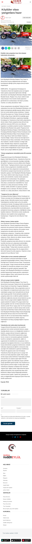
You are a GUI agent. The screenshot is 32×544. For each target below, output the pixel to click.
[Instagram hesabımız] (15, 541)
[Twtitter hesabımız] (10, 541)
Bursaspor (5, 15)
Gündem (4, 18)
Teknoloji (5, 25)
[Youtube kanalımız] (20, 541)
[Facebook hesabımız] (5, 541)
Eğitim (4, 22)
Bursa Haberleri (7, 12)
